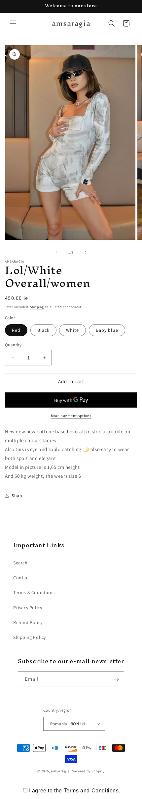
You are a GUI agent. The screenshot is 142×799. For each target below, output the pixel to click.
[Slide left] (56, 252)
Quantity (13, 345)
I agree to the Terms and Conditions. (75, 790)
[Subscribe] (116, 679)
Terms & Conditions (34, 592)
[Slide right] (85, 252)
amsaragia (60, 771)
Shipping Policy (29, 637)
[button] (13, 23)
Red (16, 330)
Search (20, 563)
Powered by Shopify (88, 771)
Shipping (37, 307)
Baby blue (107, 330)
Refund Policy (28, 622)
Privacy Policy (27, 608)
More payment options (71, 415)
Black (43, 330)
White (72, 330)
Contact (21, 578)
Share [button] (18, 496)
